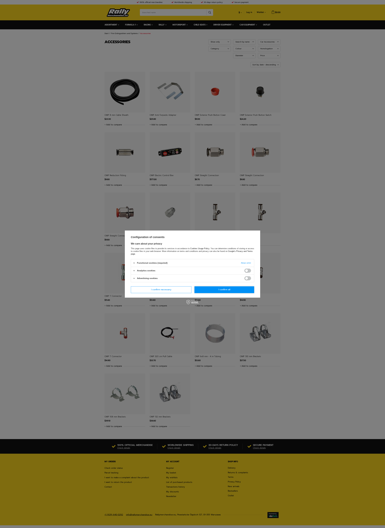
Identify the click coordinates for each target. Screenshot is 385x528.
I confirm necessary (161, 289)
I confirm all (224, 289)
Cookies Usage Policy (199, 248)
